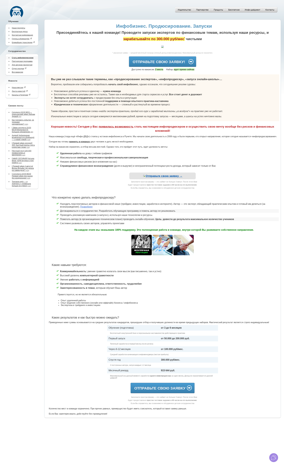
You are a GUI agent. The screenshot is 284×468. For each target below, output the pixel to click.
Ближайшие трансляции (22, 42)
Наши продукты (18, 28)
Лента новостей (18, 91)
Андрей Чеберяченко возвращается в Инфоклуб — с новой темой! (23, 137)
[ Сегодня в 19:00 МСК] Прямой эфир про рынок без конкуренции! (22, 176)
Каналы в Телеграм (20, 95)
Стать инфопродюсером (22, 58)
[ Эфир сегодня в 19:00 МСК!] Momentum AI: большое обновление (22, 130)
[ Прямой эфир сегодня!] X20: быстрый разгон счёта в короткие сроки (23, 145)
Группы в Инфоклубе (20, 39)
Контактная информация (22, 35)
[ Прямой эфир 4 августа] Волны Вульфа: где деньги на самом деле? (23, 168)
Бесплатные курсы (20, 32)
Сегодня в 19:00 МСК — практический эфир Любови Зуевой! (23, 114)
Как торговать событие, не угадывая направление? (23, 122)
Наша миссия (17, 88)
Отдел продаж (18, 69)
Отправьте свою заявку (159, 388)
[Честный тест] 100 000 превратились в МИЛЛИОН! (21, 153)
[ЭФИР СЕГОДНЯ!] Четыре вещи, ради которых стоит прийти (23, 160)
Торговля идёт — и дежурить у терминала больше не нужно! (21, 184)
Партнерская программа (22, 61)
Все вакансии (17, 72)
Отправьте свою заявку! (160, 62)
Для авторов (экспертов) (22, 65)
